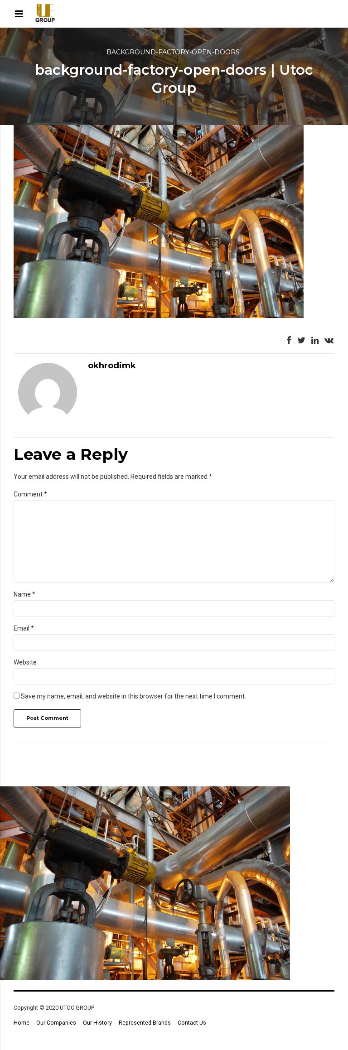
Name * (24, 594)
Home (21, 1022)
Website (25, 662)
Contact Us (192, 1022)
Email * (24, 628)
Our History (97, 1022)
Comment (30, 494)
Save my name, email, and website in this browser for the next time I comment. (133, 696)
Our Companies (56, 1022)
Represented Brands (145, 1022)
